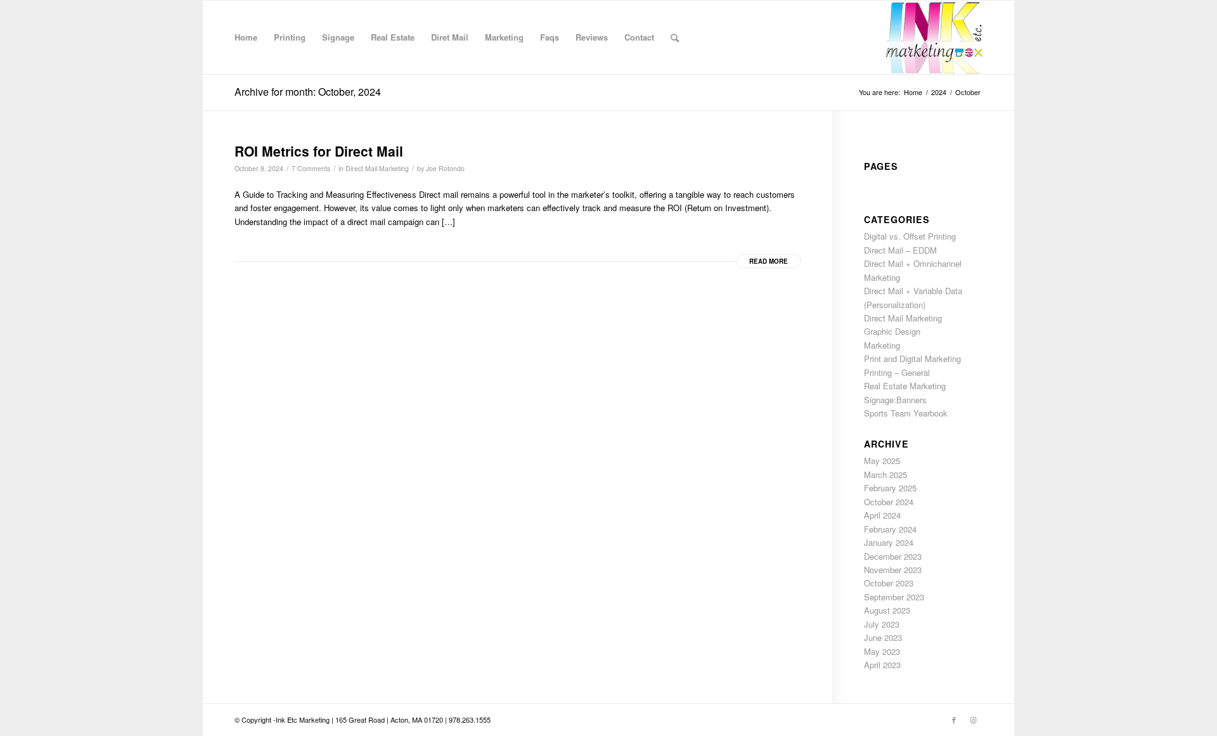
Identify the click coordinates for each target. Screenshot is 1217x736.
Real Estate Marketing (905, 386)
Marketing (882, 345)
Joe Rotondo (445, 168)
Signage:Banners (895, 400)
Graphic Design (892, 331)
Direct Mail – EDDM (900, 250)
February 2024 (890, 529)
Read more (768, 261)
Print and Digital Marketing (912, 358)
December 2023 (893, 556)
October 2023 (888, 583)
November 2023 (893, 570)
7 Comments (311, 168)
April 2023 (882, 665)
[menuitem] (246, 37)
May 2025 (882, 461)
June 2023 (883, 637)
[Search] (674, 37)
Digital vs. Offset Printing (910, 236)
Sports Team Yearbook (906, 413)
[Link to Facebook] (953, 719)
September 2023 (894, 597)
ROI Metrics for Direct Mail (319, 150)
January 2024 (888, 542)
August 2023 (887, 610)
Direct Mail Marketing (377, 168)
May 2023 (882, 651)
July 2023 (881, 624)
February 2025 (890, 488)
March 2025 (885, 474)
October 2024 (888, 502)
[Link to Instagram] (972, 719)
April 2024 (882, 515)
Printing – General (897, 372)
